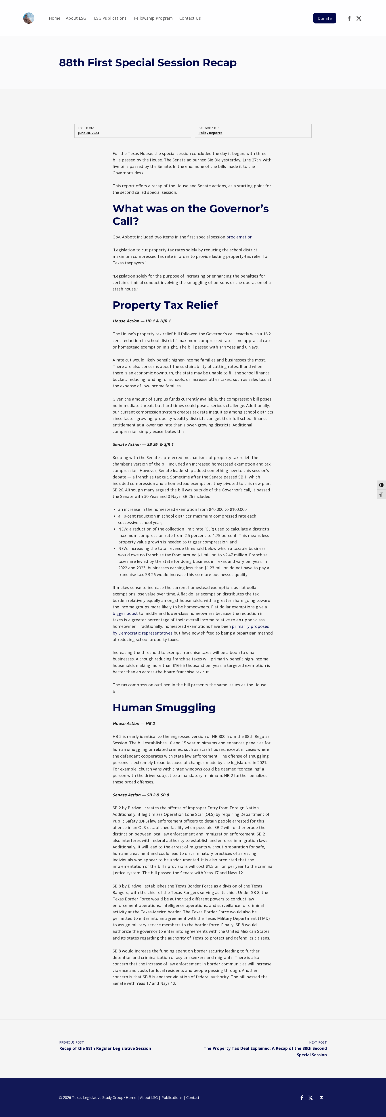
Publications (172, 1097)
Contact (192, 1097)
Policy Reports (210, 132)
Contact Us (190, 18)
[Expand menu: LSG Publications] (129, 18)
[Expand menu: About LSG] (89, 18)
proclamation (239, 237)
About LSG (76, 18)
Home (54, 18)
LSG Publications (110, 18)
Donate (325, 18)
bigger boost (125, 613)
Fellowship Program (154, 18)
